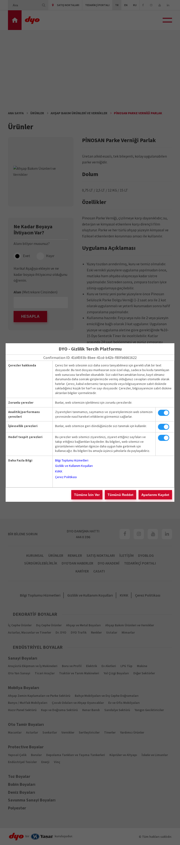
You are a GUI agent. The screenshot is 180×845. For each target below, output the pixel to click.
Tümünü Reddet (120, 495)
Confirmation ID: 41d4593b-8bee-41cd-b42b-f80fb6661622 (90, 357)
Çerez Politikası (66, 477)
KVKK (58, 471)
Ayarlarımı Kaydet (155, 495)
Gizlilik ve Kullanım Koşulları (74, 466)
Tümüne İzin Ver (87, 495)
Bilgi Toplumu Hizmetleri (71, 460)
